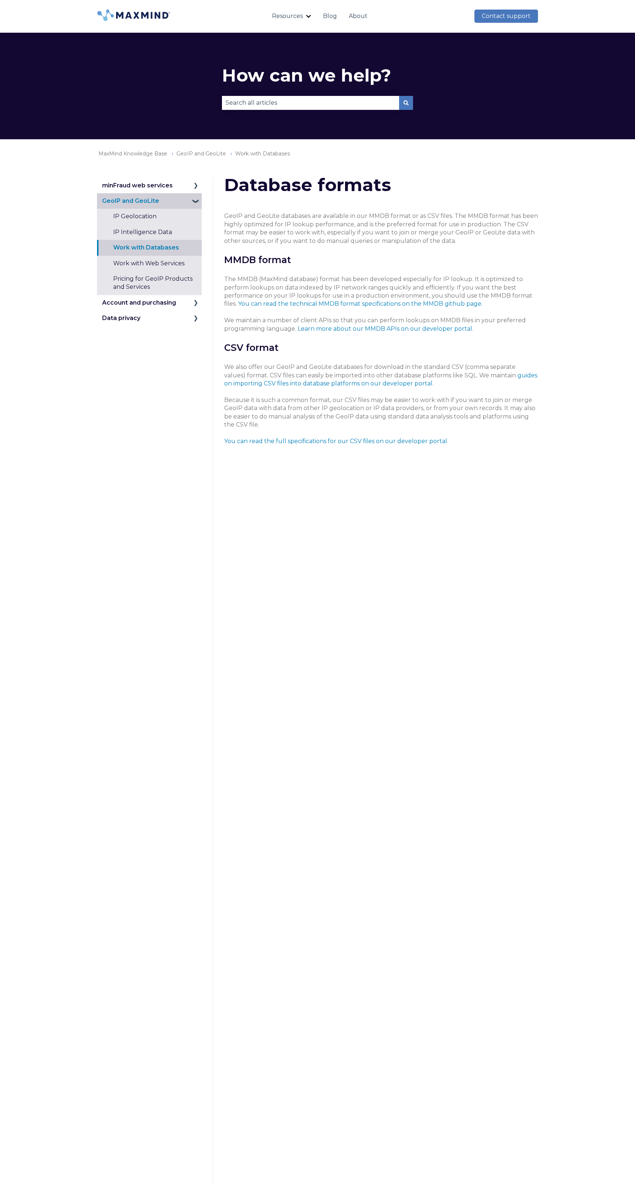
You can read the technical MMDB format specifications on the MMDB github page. (360, 303)
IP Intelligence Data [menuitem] (142, 232)
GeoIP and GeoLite (201, 153)
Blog (330, 15)
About (358, 15)
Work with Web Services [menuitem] (148, 263)
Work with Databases (262, 153)
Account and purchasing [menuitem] (139, 302)
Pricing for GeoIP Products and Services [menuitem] (153, 282)
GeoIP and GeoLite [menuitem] (130, 200)
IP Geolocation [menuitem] (135, 216)
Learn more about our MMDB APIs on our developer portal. (385, 328)
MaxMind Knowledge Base (132, 153)
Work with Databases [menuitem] (146, 247)
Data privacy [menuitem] (121, 318)
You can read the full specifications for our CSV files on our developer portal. (336, 441)
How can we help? (306, 75)
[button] (196, 186)
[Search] (406, 103)
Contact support (506, 15)
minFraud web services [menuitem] (137, 185)
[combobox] (310, 103)
